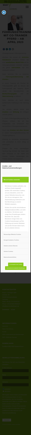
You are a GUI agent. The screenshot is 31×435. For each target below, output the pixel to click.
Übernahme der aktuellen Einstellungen (15, 268)
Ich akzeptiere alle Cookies (15, 264)
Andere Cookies (8, 251)
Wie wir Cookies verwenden (12, 179)
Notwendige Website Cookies (12, 234)
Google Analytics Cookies (11, 240)
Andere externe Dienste (10, 245)
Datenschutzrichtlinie (10, 257)
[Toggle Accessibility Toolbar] (4, 12)
